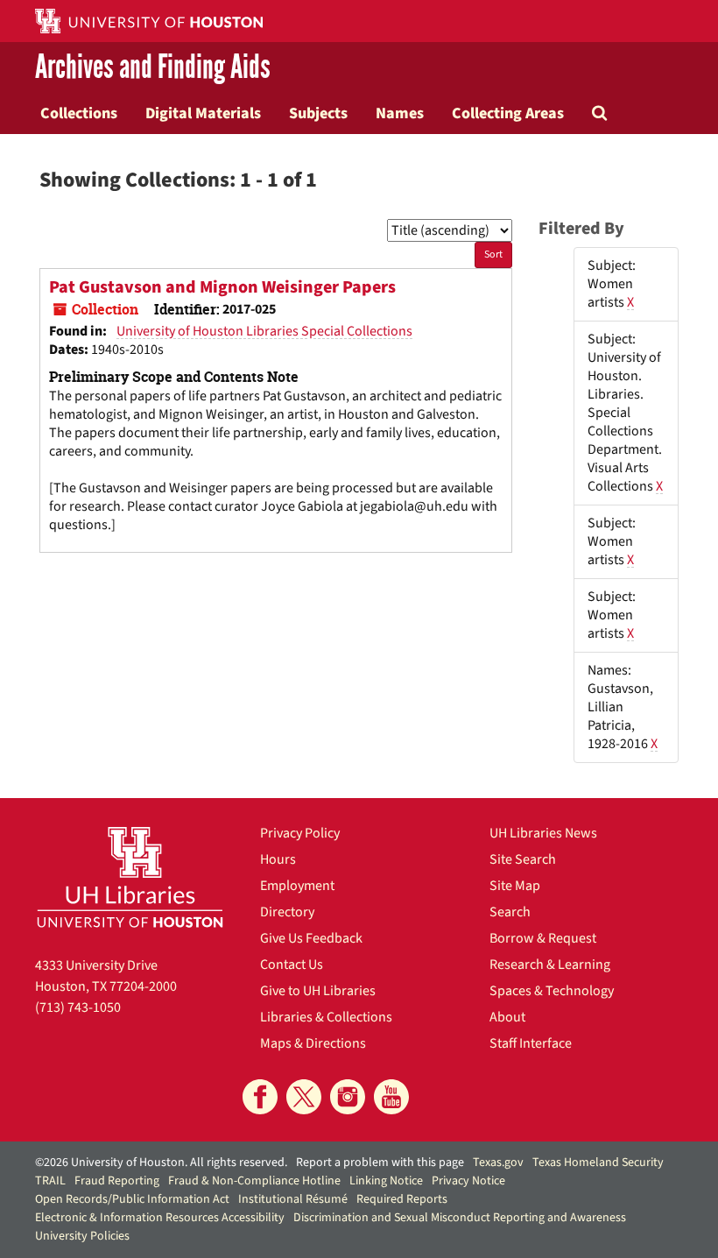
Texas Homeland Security (598, 1162)
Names (400, 113)
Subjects (318, 113)
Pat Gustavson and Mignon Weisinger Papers (222, 287)
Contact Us (291, 964)
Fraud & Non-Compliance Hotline (254, 1181)
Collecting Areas (508, 113)
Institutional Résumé (293, 1199)
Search (510, 912)
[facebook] (260, 1096)
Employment (297, 885)
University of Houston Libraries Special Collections (264, 331)
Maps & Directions (313, 1043)
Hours (278, 859)
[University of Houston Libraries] (130, 877)
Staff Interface (530, 1043)
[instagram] (347, 1096)
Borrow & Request (542, 938)
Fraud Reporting (116, 1181)
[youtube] (391, 1096)
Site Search (522, 859)
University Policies (82, 1236)
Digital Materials (203, 113)
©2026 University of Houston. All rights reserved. (161, 1162)
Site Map (514, 885)
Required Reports (401, 1199)
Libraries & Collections (326, 1017)
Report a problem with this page (380, 1162)
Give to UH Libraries (318, 990)
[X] (303, 1096)
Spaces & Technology (551, 990)
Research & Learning (549, 964)
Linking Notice (386, 1181)
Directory (287, 912)
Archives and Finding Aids (153, 67)
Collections (78, 113)
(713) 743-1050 (78, 1007)
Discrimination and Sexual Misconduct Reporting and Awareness (459, 1217)
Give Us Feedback (311, 938)
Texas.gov (498, 1162)
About (507, 1017)
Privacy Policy (300, 833)
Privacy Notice (468, 1181)
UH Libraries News (543, 833)
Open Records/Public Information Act (132, 1199)
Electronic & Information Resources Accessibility (160, 1217)
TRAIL (50, 1181)
